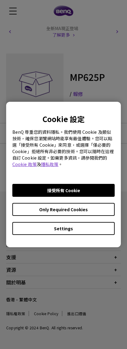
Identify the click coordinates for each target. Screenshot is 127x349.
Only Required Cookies (63, 209)
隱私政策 (49, 164)
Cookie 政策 (24, 164)
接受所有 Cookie (63, 190)
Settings (63, 228)
